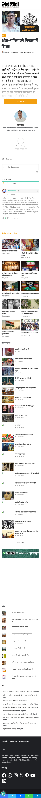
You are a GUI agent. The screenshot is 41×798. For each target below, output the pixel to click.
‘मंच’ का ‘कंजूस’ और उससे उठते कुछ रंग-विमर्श (15, 714)
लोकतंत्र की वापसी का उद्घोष (9, 251)
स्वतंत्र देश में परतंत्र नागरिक (23, 397)
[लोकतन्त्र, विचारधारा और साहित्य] (8, 438)
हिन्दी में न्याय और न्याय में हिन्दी (23, 378)
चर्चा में (3, 35)
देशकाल (34, 758)
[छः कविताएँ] (8, 428)
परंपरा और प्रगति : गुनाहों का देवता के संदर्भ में (23, 669)
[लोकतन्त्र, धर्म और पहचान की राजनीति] (8, 486)
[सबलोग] (10, 5)
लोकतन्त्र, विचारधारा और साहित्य (24, 435)
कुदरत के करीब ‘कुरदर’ (18, 612)
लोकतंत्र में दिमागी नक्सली (22, 349)
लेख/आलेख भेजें (24, 741)
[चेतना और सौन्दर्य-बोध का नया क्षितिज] (8, 467)
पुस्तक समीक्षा (5, 760)
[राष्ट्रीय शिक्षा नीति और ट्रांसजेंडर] (11, 286)
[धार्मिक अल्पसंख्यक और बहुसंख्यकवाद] (11, 324)
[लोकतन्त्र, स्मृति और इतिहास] (8, 524)
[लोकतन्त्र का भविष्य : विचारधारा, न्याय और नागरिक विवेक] (8, 534)
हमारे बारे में (5, 741)
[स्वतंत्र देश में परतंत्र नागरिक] (8, 399)
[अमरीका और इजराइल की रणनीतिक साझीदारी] (8, 476)
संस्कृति (26, 760)
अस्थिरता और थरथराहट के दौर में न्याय (25, 512)
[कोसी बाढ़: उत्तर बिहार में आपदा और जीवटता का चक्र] (30, 304)
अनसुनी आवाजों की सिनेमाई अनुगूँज (24, 406)
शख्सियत (17, 755)
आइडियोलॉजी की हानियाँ (21, 502)
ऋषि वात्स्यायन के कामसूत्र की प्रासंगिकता (23, 662)
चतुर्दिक (36, 760)
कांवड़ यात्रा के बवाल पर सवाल (23, 359)
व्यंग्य (10, 758)
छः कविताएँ (18, 425)
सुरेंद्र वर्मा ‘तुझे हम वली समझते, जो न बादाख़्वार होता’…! (18, 695)
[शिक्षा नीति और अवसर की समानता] (30, 286)
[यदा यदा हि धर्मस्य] (8, 457)
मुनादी (7, 755)
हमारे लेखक (14, 741)
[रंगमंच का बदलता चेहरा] (8, 418)
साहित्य (19, 758)
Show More (20, 102)
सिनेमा (14, 758)
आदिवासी (17, 760)
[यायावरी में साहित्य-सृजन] (8, 495)
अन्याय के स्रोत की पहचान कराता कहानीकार (15, 704)
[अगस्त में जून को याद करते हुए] (8, 447)
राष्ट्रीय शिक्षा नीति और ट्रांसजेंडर (11, 293)
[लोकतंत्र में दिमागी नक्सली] (8, 352)
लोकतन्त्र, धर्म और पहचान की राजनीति (25, 483)
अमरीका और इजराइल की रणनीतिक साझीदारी (27, 473)
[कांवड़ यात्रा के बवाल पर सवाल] (8, 362)
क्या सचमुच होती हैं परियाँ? (18, 648)
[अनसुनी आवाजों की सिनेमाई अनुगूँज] (8, 409)
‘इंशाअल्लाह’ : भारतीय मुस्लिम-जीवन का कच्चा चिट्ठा (17, 723)
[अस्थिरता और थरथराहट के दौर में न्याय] (8, 515)
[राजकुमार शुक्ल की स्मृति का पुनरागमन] (8, 391)
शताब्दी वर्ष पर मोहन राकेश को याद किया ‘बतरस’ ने (16, 707)
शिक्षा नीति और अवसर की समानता (30, 293)
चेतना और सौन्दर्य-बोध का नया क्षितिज (25, 463)
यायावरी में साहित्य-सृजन (22, 492)
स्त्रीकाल (5, 758)
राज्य (9, 762)
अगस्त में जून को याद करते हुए (23, 444)
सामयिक (27, 755)
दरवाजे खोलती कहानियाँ (9, 711)
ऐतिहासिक (4, 762)
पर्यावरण (12, 760)
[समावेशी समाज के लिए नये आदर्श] (30, 324)
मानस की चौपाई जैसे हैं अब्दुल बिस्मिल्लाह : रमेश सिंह (18, 692)
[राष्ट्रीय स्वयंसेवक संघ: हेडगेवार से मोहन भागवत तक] (11, 266)
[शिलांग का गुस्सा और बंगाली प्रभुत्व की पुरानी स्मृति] (8, 371)
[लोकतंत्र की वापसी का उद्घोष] (11, 244)
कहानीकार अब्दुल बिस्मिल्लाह (10, 701)
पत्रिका (12, 755)
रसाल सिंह (6, 52)
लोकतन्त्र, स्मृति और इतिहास (23, 521)
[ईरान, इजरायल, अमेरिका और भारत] (30, 266)
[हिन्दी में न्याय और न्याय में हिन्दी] (8, 381)
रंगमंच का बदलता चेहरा (21, 415)
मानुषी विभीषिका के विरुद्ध (9, 729)
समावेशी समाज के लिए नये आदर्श (29, 333)
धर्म (22, 760)
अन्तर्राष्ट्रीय (25, 758)
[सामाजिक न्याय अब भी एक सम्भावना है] (11, 304)
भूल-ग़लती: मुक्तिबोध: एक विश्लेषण (20, 655)
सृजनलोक (33, 755)
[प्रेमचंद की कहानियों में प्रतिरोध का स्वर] (30, 245)
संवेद (3, 685)
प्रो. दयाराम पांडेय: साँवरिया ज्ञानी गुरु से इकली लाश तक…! (19, 717)
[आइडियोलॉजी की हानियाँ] (8, 505)
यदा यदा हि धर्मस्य (20, 454)
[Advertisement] (20, 581)
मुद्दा (38, 755)
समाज (31, 760)
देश (30, 758)
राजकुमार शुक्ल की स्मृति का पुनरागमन (25, 388)
